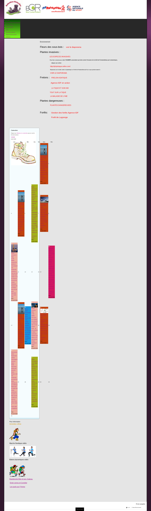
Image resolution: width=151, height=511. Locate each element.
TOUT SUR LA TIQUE (58, 92)
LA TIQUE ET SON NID (60, 88)
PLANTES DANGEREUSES (60, 105)
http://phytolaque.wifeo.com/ (60, 66)
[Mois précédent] (12, 137)
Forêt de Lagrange (59, 117)
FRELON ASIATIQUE (59, 78)
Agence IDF (56, 83)
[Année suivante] (13, 137)
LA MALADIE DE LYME (58, 96)
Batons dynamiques (16, 459)
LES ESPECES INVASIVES (60, 57)
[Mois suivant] (14, 137)
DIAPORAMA (62, 73)
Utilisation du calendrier (22, 133)
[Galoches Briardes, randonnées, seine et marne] (44, 9)
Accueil (128, 507)
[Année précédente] (11, 137)
